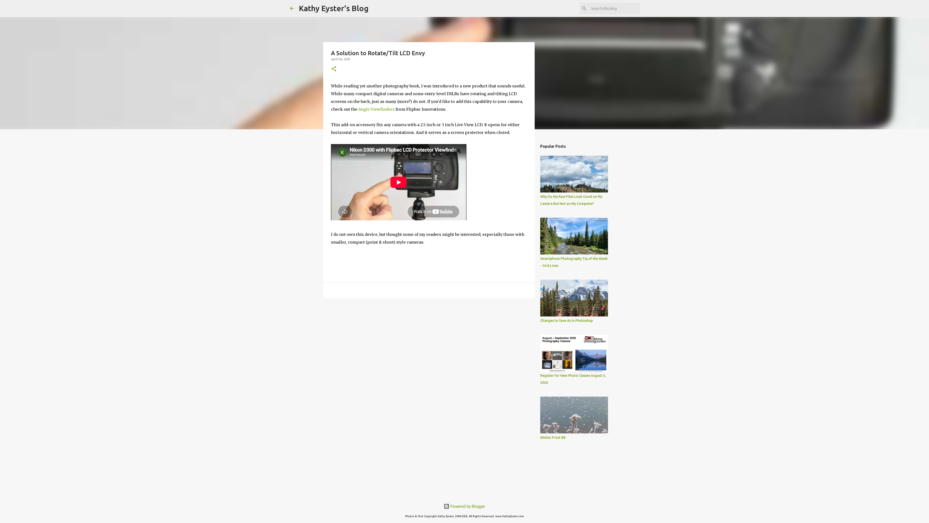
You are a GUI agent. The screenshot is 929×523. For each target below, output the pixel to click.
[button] (334, 69)
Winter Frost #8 (552, 437)
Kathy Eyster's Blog (333, 8)
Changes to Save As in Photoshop (566, 321)
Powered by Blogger (467, 506)
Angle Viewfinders (376, 109)
